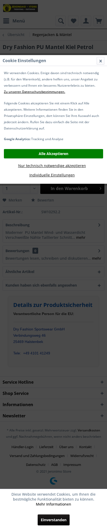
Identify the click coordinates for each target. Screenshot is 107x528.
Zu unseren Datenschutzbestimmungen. (34, 92)
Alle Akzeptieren (53, 153)
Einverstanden (53, 519)
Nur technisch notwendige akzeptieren (52, 165)
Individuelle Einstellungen (52, 175)
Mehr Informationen (53, 504)
